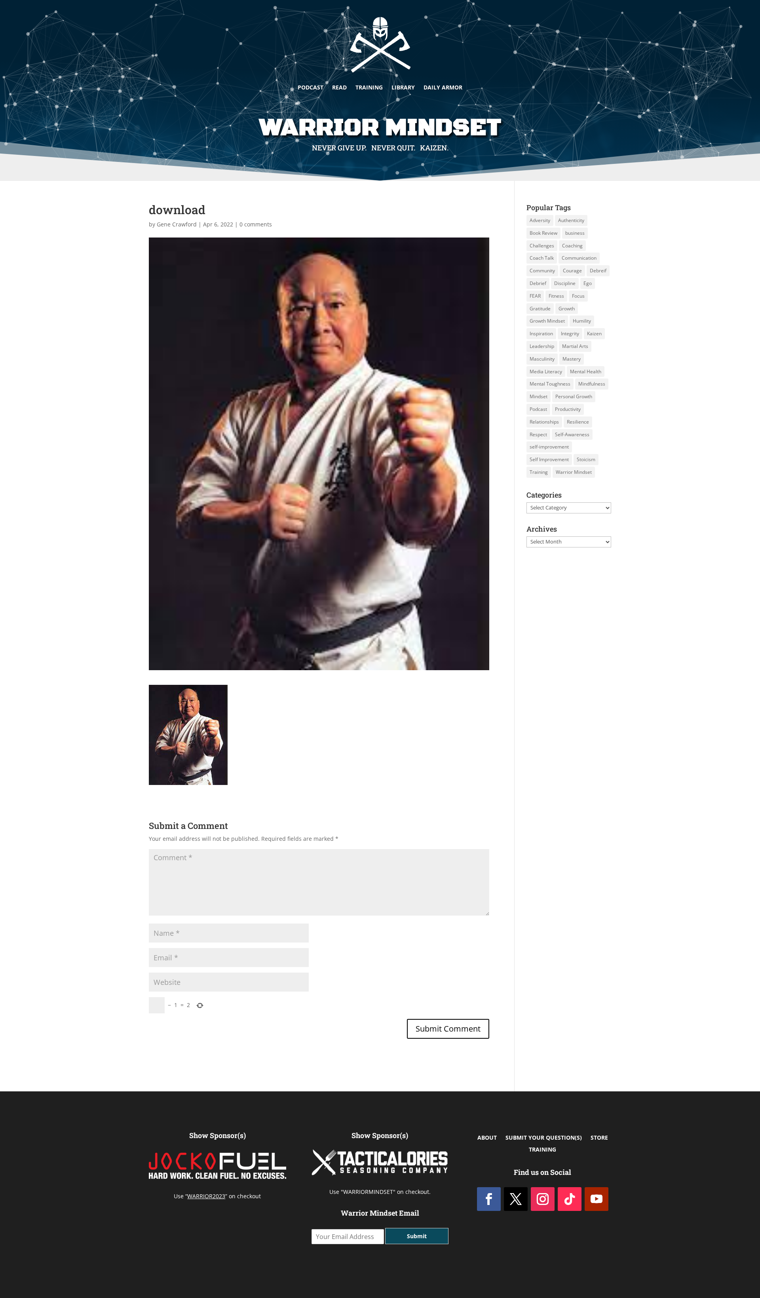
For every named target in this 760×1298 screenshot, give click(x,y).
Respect (538, 434)
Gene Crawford (177, 224)
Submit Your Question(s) (543, 1138)
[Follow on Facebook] (489, 1199)
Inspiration (541, 333)
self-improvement (549, 446)
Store (599, 1138)
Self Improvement (549, 459)
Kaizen (594, 333)
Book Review (543, 233)
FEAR (535, 296)
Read (339, 87)
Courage (572, 270)
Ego (587, 283)
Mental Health (585, 371)
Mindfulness (591, 383)
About (487, 1138)
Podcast (310, 87)
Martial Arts (575, 346)
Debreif (598, 270)
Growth (567, 308)
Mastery (571, 358)
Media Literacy (546, 371)
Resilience (578, 421)
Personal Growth (573, 396)
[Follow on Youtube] (596, 1199)
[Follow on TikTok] (569, 1199)
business (575, 233)
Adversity (540, 220)
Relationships (544, 421)
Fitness (556, 296)
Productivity (568, 409)
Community (542, 270)
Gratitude (540, 308)
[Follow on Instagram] (543, 1199)
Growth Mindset (547, 320)
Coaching (572, 245)
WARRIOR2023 (206, 1196)
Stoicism (586, 459)
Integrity (570, 333)
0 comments (255, 224)
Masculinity (542, 358)
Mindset (538, 396)
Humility (582, 320)
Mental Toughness (550, 383)
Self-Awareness (572, 434)
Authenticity (571, 220)
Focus (578, 296)
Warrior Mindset (574, 472)
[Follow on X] (516, 1199)
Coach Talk (542, 258)
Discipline (565, 283)
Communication (579, 258)
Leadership (542, 346)
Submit (417, 1236)
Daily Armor (443, 87)
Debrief (538, 283)
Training (369, 87)
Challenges (542, 245)
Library (403, 87)
